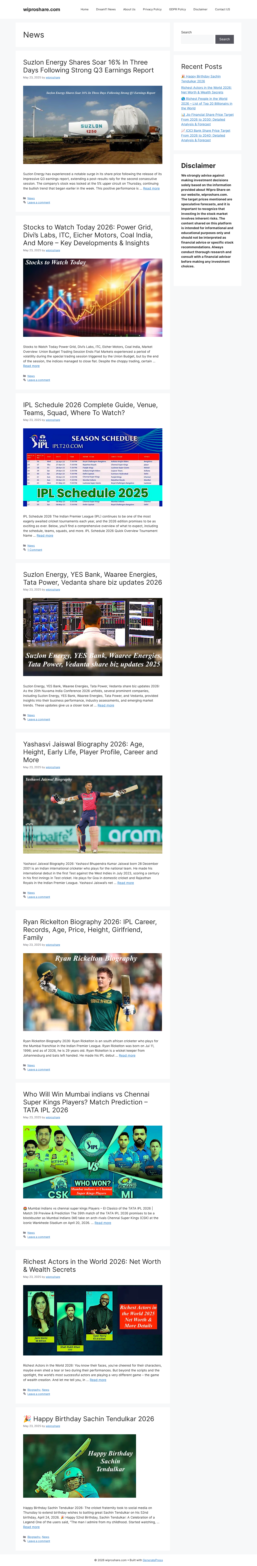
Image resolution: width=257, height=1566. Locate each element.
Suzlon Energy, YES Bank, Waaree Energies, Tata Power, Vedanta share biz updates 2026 (92, 578)
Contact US (222, 9)
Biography (33, 1389)
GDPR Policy (177, 9)
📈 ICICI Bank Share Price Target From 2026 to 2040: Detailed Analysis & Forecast (205, 135)
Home (85, 9)
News (31, 198)
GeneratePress (153, 1560)
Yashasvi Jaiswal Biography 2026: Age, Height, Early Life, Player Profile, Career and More (90, 752)
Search (186, 32)
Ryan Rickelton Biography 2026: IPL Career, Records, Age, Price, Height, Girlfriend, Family (90, 929)
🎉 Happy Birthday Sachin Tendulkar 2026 (88, 1419)
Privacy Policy (152, 9)
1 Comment (34, 549)
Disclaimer (200, 9)
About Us (129, 9)
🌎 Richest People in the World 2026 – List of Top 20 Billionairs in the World (206, 103)
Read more (151, 188)
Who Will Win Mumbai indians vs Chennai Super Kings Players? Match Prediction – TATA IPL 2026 (86, 1102)
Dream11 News (106, 9)
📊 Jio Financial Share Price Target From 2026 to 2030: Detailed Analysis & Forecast (207, 119)
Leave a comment (38, 202)
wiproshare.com (41, 9)
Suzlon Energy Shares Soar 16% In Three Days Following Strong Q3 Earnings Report (88, 66)
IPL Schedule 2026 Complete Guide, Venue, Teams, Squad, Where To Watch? (90, 409)
